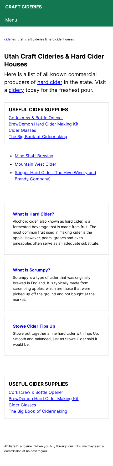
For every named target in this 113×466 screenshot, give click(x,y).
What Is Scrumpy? (31, 270)
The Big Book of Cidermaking (38, 136)
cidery (16, 90)
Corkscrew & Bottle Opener (36, 117)
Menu (11, 20)
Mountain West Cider (35, 164)
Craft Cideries (23, 6)
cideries (10, 39)
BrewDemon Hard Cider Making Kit (44, 124)
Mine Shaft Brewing (34, 155)
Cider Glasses (22, 130)
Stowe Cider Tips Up (34, 326)
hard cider (49, 82)
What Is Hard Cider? (33, 214)
